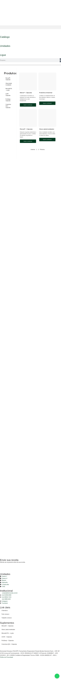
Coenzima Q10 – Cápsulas (8, 106)
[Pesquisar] (60, 60)
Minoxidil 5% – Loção (9, 89)
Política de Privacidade (6, 657)
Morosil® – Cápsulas (8, 78)
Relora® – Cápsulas (26, 92)
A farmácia (5, 610)
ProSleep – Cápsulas (8, 99)
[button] (30, 27)
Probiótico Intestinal (45, 92)
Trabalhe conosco (7, 617)
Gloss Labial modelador (9, 84)
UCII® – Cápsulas (8, 94)
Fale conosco (5, 614)
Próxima (42, 149)
